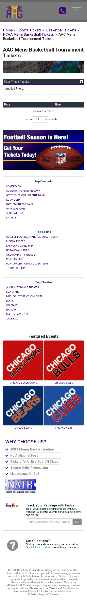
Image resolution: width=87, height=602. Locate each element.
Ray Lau (11, 309)
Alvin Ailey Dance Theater (22, 287)
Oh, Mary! (12, 305)
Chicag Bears (23, 427)
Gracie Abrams (15, 208)
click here (34, 547)
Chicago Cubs (63, 427)
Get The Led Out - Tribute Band (25, 195)
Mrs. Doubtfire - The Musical (24, 296)
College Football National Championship (32, 236)
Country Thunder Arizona (23, 190)
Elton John (13, 199)
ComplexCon (14, 186)
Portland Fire (15, 259)
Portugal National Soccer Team (27, 263)
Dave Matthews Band (19, 204)
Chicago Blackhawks (23, 382)
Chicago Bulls (64, 382)
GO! (77, 521)
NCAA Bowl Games (17, 250)
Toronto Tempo (16, 268)
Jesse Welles (14, 213)
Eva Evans (12, 291)
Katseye (11, 217)
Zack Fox (12, 318)
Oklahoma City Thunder (21, 254)
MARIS (10, 300)
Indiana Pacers (15, 241)
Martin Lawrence (17, 314)
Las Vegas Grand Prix (19, 245)
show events (41, 119)
